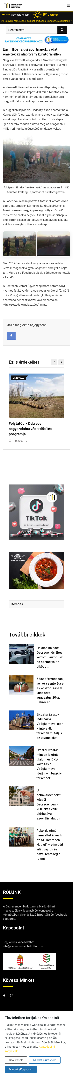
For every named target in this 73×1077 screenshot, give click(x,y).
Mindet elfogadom (20, 1069)
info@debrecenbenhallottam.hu (23, 946)
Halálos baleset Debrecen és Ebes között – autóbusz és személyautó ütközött (50, 657)
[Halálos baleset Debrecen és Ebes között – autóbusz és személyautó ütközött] (21, 654)
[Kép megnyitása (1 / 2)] (19, 243)
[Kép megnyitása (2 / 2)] (53, 243)
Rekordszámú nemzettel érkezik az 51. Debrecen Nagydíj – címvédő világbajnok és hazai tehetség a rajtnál (50, 845)
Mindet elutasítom (44, 1060)
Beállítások (16, 1060)
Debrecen (50, 14)
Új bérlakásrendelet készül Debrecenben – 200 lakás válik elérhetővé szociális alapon (49, 804)
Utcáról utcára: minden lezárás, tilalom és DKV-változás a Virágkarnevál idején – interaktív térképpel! (49, 764)
